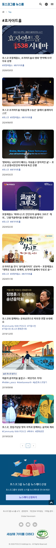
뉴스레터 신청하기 (28, 497)
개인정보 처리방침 (36, 511)
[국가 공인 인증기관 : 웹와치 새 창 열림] (42, 534)
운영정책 (25, 511)
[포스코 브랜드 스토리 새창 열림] (20, 534)
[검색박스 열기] (40, 4)
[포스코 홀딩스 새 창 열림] (21, 524)
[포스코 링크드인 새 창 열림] (35, 524)
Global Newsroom (28, 516)
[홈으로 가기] (3, 12)
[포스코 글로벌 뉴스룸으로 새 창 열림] (46, 4)
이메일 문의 (49, 511)
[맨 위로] (51, 502)
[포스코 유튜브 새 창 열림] (28, 524)
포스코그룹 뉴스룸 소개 (11, 511)
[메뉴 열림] (52, 4)
